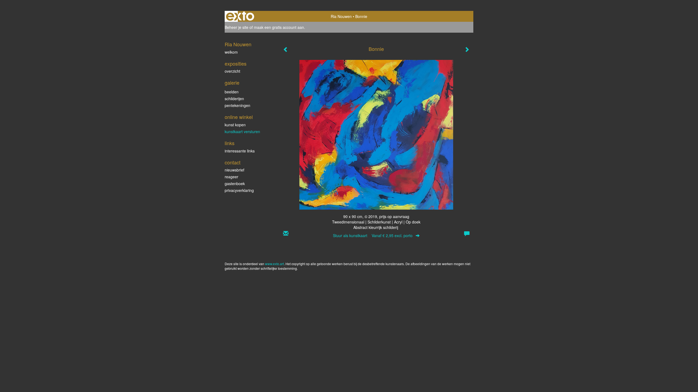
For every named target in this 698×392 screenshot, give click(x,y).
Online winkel (239, 117)
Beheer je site (236, 27)
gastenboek (235, 183)
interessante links (240, 151)
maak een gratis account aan (279, 27)
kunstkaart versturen (242, 131)
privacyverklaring (239, 190)
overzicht (232, 71)
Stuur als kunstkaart (373, 235)
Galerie (232, 82)
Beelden (232, 91)
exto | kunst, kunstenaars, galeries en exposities (240, 16)
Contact (232, 162)
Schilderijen (234, 98)
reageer (231, 176)
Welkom (231, 52)
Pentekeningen (237, 105)
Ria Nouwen (341, 16)
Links (229, 143)
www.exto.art (274, 263)
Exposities (235, 63)
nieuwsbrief (234, 170)
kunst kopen (235, 124)
